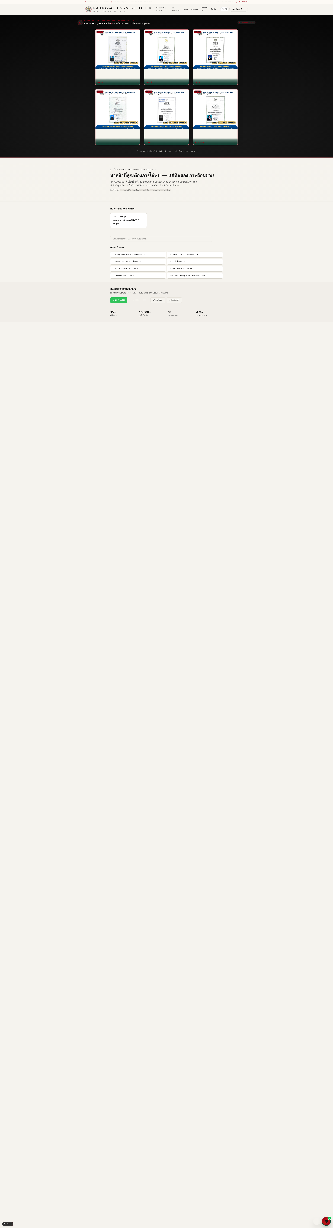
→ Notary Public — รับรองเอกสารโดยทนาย (129, 254)
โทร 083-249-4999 (139, 300)
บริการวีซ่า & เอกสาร (161, 9)
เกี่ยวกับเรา (204, 9)
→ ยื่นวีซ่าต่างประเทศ (177, 261)
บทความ (194, 9)
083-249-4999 (214, 2)
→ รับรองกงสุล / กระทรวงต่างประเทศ (127, 261)
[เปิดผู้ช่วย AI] (317, 1221)
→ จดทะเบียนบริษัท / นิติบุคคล (180, 268)
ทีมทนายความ (176, 9)
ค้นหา (218, 238)
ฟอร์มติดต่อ (157, 300)
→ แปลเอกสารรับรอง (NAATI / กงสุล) (183, 254)
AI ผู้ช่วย (8, 1224)
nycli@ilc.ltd (229, 2)
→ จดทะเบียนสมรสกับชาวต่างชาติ (125, 268)
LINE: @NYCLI (119, 300)
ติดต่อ (213, 9)
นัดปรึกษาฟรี (237, 9)
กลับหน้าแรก (174, 300)
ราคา (186, 9)
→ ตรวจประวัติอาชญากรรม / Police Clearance (187, 275)
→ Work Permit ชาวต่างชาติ (123, 275)
